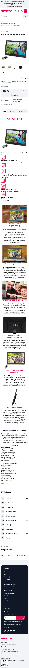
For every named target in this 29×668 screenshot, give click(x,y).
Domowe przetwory (10, 584)
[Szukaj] (25, 16)
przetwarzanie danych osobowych (12, 624)
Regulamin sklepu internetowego (9, 651)
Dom (5, 574)
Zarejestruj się (7, 1)
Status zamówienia (9, 593)
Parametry (12, 111)
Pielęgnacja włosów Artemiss (8, 644)
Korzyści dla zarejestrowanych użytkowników (13, 660)
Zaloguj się (15, 1)
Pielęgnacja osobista (10, 577)
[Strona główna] (1, 21)
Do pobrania (22, 555)
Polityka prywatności (6, 653)
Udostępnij (24, 78)
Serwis (6, 598)
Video (14, 21)
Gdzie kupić (7, 601)
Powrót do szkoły (9, 587)
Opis (4, 111)
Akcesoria (7, 582)
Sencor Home (4, 642)
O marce (6, 606)
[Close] (27, 2)
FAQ (5, 603)
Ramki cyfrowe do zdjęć (7, 23)
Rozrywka (8, 21)
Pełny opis (4, 86)
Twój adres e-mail (9, 615)
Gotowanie (7, 572)
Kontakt (6, 596)
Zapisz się (20, 618)
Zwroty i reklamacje (6, 658)
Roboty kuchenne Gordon (7, 649)
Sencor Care (7, 608)
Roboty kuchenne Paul (7, 647)
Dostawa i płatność (6, 656)
